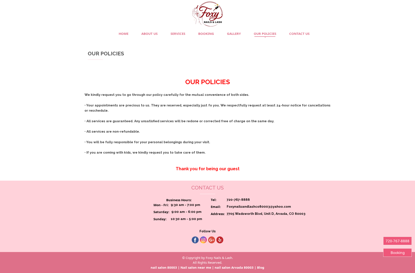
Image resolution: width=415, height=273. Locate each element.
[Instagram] (203, 239)
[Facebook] (195, 239)
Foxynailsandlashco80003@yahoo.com (259, 207)
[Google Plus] (211, 239)
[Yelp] (219, 239)
